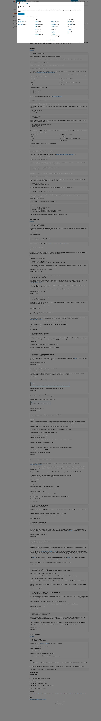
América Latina (21, 21)
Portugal (52, 26)
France (36, 29)
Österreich (53, 24)
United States (20, 24)
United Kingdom (54, 36)
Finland (36, 27)
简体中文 (70, 27)
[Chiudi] (82, 3)
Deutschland (37, 24)
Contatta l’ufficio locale (50, 39)
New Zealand (70, 24)
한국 (68, 32)
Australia (69, 21)
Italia (35, 32)
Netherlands (53, 21)
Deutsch (53, 31)
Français (53, 34)
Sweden (52, 27)
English (53, 32)
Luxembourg (37, 34)
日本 (68, 31)
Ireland (36, 31)
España (36, 26)
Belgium (36, 21)
